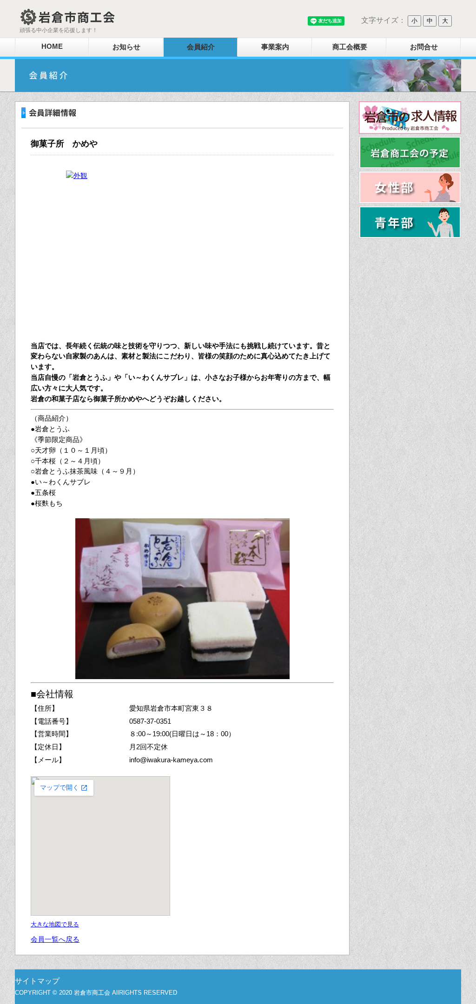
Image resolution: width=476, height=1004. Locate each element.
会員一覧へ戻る (55, 939)
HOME (52, 46)
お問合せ (424, 47)
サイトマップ (37, 981)
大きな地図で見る (55, 924)
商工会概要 (349, 47)
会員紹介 (201, 47)
